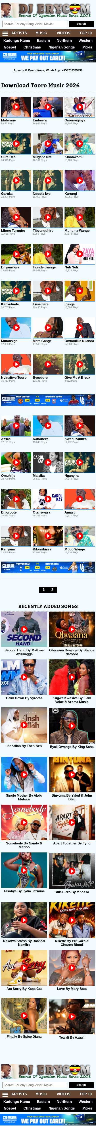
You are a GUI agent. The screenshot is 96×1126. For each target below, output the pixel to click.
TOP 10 (85, 33)
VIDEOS (63, 33)
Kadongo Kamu (16, 40)
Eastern (43, 40)
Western (86, 40)
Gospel (10, 47)
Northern (64, 40)
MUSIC (41, 33)
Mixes (87, 47)
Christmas (32, 47)
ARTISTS (19, 33)
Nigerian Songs (61, 47)
